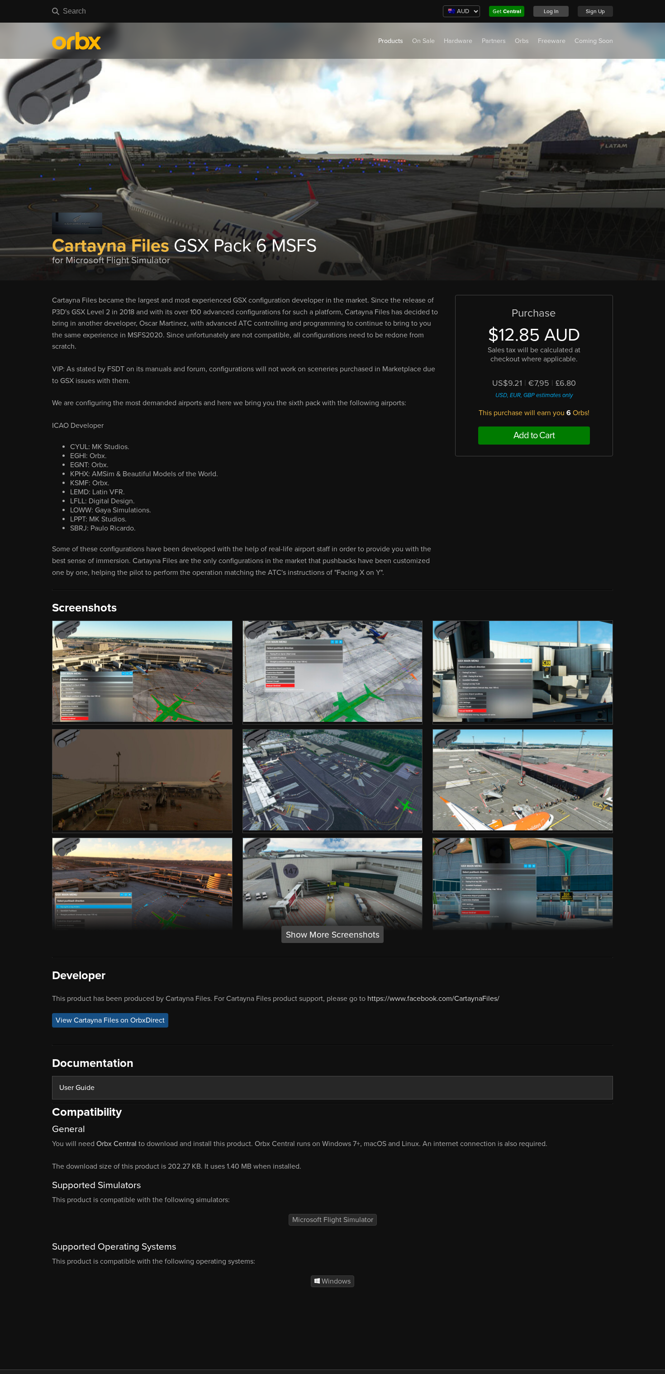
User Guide (77, 1087)
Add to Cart (534, 435)
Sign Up (595, 11)
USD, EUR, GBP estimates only (534, 395)
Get (507, 11)
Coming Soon (594, 41)
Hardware (458, 41)
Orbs (522, 41)
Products (390, 41)
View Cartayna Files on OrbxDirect (110, 1020)
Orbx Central (116, 1143)
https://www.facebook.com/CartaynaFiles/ (433, 998)
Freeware (551, 41)
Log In (551, 11)
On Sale (423, 41)
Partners (494, 41)
